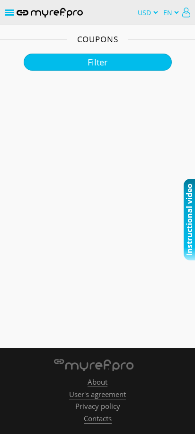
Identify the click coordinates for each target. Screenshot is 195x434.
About (97, 382)
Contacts (98, 418)
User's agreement (97, 394)
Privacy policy (97, 406)
